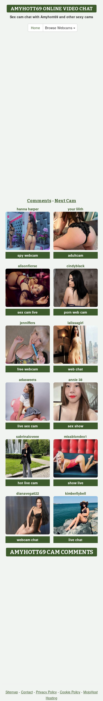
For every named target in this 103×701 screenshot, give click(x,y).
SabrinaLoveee (27, 436)
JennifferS (27, 322)
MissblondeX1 (75, 436)
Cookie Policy (70, 692)
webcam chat (27, 539)
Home (35, 27)
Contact (27, 692)
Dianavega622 (27, 493)
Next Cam (65, 200)
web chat (75, 369)
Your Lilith (75, 208)
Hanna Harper (28, 208)
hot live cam (28, 482)
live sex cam (27, 426)
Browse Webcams (59, 27)
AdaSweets (27, 379)
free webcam (27, 369)
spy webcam (27, 255)
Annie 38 (75, 379)
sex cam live (27, 312)
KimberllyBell (75, 493)
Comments (39, 200)
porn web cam (75, 312)
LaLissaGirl (75, 322)
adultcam (75, 255)
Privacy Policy (46, 692)
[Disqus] (51, 618)
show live (75, 482)
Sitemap (12, 692)
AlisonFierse (27, 265)
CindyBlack (76, 265)
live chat (75, 539)
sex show (75, 426)
